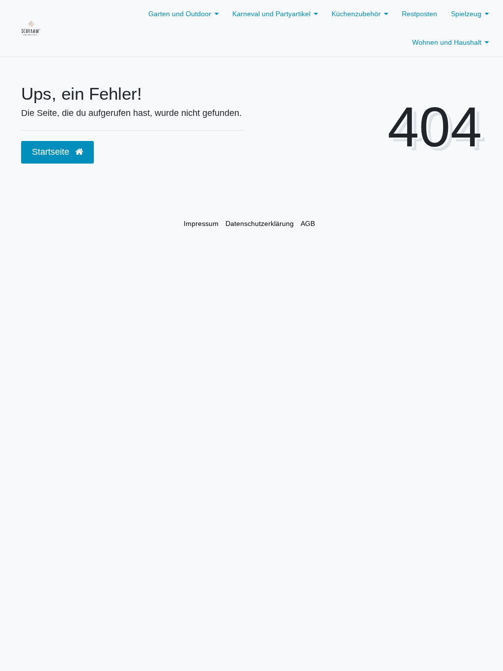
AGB (308, 223)
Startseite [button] (52, 152)
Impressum (201, 223)
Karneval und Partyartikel (271, 14)
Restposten (419, 14)
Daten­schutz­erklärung (259, 223)
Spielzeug (466, 14)
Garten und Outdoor (179, 14)
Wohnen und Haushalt (446, 42)
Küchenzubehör (356, 14)
